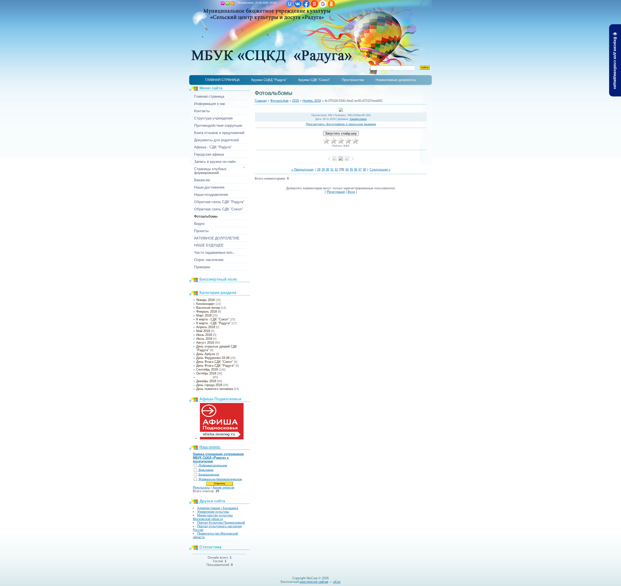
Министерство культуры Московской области (213, 517)
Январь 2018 (205, 300)
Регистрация (223, 3)
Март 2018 (204, 315)
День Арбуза (205, 354)
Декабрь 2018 (206, 381)
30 (327, 169)
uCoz (337, 582)
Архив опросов (223, 487)
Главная (218, 3)
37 (360, 169)
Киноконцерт (205, 304)
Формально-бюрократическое (220, 479)
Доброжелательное (213, 465)
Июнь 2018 (204, 335)
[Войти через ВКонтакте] (298, 4)
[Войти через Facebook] (306, 4)
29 (323, 169)
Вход (227, 3)
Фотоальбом (279, 101)
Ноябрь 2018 (204, 377)
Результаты (201, 487)
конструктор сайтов (314, 582)
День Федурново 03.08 (212, 358)
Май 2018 (203, 331)
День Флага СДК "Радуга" (215, 365)
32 (336, 169)
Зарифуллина (358, 119)
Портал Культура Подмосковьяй (221, 522)
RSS (232, 3)
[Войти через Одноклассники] (331, 4)
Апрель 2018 (205, 327)
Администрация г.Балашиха (217, 508)
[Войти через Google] (323, 4)
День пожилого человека (214, 389)
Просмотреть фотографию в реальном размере (341, 124)
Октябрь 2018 (206, 373)
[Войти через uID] (289, 4)
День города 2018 (209, 385)
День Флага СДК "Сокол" (214, 362)
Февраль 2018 (206, 311)
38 (364, 169)
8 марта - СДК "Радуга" (213, 323)
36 (355, 169)
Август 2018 (205, 342)
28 (318, 169)
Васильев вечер (208, 307)
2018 (295, 101)
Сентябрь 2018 (207, 369)
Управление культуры (213, 512)
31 (332, 169)
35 (351, 169)
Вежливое (206, 470)
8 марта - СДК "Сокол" (212, 319)
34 (347, 169)
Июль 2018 (204, 339)
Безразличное (209, 474)
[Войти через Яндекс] (314, 4)
